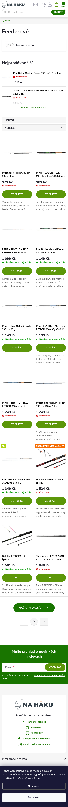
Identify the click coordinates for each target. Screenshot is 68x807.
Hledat (58, 12)
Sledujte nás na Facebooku (36, 738)
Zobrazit (17, 194)
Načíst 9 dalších (31, 608)
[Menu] (63, 4)
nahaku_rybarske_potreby (36, 744)
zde (37, 778)
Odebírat (55, 667)
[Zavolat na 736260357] (44, 4)
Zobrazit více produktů (33, 107)
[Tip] (17, 460)
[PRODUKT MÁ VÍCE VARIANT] (51, 460)
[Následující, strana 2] (34, 622)
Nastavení (34, 786)
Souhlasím (34, 797)
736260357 (37, 727)
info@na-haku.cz (37, 721)
